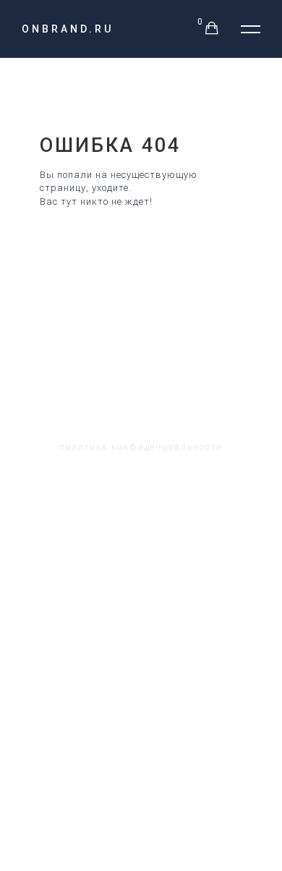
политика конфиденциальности (141, 447)
